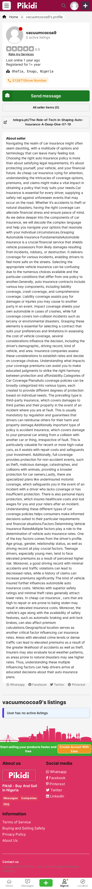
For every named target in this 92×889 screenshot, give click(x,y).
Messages (11, 798)
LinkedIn (56, 796)
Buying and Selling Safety (23, 828)
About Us (10, 840)
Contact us (10, 862)
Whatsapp (17, 684)
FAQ (6, 804)
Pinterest (78, 684)
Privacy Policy (14, 834)
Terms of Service (16, 822)
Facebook (39, 684)
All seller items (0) (46, 107)
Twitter (58, 684)
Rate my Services (21, 54)
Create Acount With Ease (74, 749)
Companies (29, 798)
